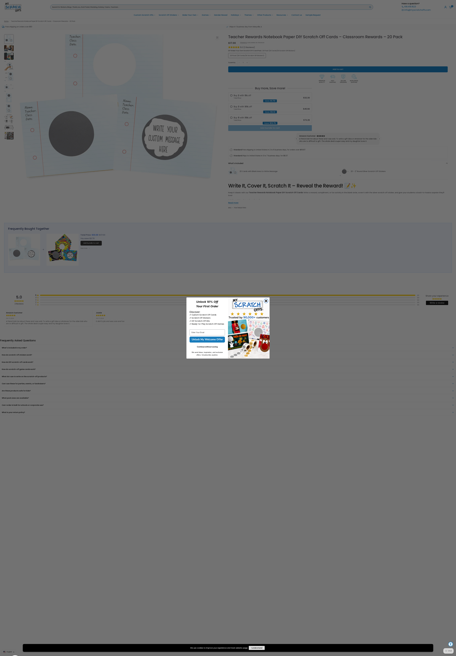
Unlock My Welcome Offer (207, 339)
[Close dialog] (266, 301)
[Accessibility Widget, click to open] (450, 644)
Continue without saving (207, 347)
